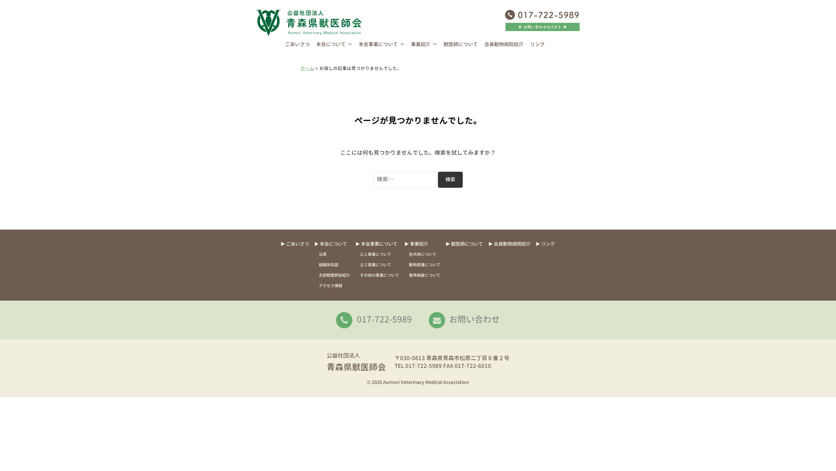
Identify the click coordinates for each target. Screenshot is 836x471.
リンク (537, 44)
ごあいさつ (297, 44)
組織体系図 (328, 265)
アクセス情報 (330, 285)
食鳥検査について (424, 275)
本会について (331, 44)
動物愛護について (424, 265)
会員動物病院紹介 (503, 44)
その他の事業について (379, 275)
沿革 (323, 254)
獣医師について (460, 44)
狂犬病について (422, 254)
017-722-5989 (384, 319)
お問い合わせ (474, 319)
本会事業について (378, 44)
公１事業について (375, 254)
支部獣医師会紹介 (334, 275)
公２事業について (375, 265)
